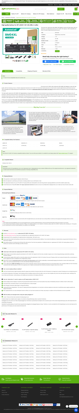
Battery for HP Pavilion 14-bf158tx (26, 348)
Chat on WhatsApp (68, 61)
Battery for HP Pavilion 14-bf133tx (10, 348)
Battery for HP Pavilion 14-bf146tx (10, 356)
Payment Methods (25, 392)
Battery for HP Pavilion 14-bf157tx (10, 351)
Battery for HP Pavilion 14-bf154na (60, 354)
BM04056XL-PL (24, 143)
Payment (65, 4)
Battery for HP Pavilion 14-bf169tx (26, 345)
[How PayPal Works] (56, 404)
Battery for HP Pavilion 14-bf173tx (60, 365)
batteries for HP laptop (10, 17)
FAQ (60, 392)
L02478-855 (61, 145)
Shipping (60, 4)
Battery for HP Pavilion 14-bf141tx (60, 356)
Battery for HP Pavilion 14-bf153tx (10, 345)
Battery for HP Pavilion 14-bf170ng (43, 351)
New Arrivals (69, 13)
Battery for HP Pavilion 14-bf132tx (10, 362)
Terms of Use (4, 392)
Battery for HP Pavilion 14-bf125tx (43, 356)
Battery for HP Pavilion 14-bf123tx (26, 365)
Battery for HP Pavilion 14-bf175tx (26, 356)
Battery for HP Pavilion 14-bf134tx (43, 368)
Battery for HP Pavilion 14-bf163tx (10, 354)
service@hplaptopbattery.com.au (66, 396)
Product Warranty (5, 394)
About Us (56, 4)
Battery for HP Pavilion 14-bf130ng (60, 362)
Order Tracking (24, 394)
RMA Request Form (44, 394)
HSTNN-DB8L (42, 145)
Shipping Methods (24, 390)
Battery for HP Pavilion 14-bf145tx (43, 359)
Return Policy (43, 392)
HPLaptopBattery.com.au (39, 408)
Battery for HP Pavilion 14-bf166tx (27, 359)
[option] (21, 41)
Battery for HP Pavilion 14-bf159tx (60, 348)
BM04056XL (42, 143)
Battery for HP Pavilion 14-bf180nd (43, 362)
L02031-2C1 (4, 145)
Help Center (50, 4)
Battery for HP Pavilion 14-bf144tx (10, 365)
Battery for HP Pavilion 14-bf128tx (60, 359)
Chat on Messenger (52, 61)
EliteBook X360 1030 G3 (6, 163)
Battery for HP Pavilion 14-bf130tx (43, 348)
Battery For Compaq (26, 13)
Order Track (74, 4)
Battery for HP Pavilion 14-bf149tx (10, 368)
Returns (69, 4)
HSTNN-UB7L (23, 145)
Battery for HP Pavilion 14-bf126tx (43, 365)
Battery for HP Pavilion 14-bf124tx (26, 362)
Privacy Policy (43, 390)
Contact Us (62, 390)
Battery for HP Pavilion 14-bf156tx (26, 354)
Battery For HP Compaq (38, 13)
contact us (72, 242)
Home (3, 17)
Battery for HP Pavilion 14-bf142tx (60, 351)
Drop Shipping (24, 396)
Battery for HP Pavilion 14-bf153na (60, 368)
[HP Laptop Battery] (17, 9)
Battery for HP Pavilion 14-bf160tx (43, 354)
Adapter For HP (60, 13)
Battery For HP (15, 13)
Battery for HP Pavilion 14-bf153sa (60, 345)
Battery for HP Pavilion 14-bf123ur (10, 359)
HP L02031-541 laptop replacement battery (22, 99)
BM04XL (60, 143)
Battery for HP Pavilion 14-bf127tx (43, 345)
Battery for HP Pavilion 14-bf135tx (26, 368)
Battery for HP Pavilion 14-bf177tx (26, 351)
